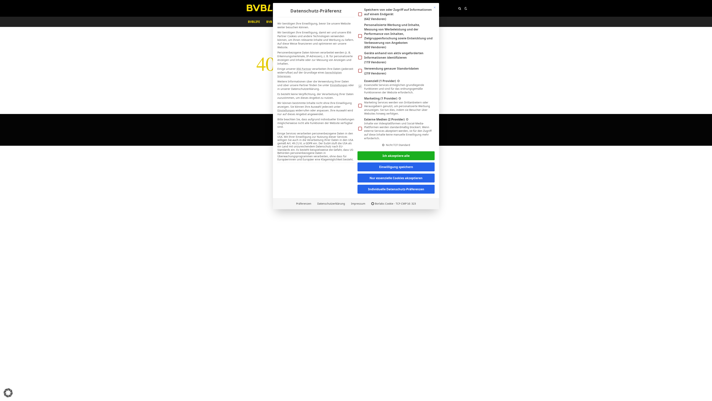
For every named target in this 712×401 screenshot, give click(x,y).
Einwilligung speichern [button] (396, 167)
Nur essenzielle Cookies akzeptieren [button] (396, 178)
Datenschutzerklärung (331, 203)
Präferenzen (303, 203)
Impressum (358, 203)
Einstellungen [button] (338, 85)
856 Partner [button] (303, 69)
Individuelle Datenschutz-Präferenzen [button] (396, 189)
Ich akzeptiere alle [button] (396, 156)
